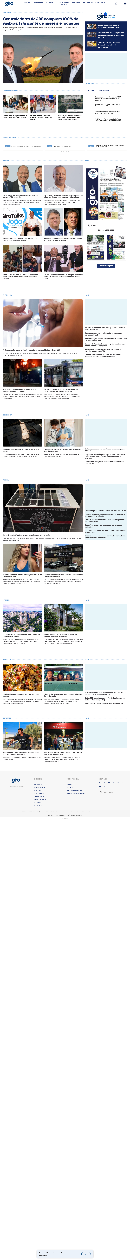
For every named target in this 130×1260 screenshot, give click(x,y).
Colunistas (76, 2)
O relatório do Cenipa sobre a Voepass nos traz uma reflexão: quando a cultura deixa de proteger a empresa (105, 456)
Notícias (27, 2)
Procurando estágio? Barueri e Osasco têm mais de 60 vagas (15, 116)
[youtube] (100, 786)
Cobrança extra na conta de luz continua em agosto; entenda (105, 450)
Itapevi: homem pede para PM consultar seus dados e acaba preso (105, 531)
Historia (69, 784)
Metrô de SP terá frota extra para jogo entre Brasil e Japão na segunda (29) (63, 753)
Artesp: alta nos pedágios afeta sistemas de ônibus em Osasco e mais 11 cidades (61, 390)
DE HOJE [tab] (91, 90)
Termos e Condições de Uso (76, 793)
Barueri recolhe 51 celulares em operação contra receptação (26, 535)
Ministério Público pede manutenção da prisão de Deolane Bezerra (22, 575)
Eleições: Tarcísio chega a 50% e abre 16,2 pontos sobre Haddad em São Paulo (63, 239)
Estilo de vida (38, 2)
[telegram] (105, 783)
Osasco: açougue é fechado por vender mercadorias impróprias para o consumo (105, 537)
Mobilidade (50, 2)
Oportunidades (63, 2)
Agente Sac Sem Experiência (62, 146)
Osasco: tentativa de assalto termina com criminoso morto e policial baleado (105, 515)
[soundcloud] (105, 786)
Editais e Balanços (89, 2)
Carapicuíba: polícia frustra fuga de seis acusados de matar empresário (63, 575)
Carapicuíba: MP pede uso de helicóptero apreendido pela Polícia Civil (106, 521)
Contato (70, 787)
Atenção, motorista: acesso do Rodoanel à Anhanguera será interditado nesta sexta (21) (69, 117)
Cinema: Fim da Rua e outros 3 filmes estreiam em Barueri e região (63, 695)
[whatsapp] (116, 3)
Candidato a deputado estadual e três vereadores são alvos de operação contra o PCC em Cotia (63, 196)
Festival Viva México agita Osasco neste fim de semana (21, 695)
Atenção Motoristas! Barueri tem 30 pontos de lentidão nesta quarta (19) (103, 350)
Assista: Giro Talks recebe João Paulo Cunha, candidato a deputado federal (108, 120)
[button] (57, 152)
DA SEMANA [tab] (104, 90)
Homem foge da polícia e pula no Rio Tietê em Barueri (105, 511)
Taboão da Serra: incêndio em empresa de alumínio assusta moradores (19, 390)
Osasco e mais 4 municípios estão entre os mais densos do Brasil (103, 334)
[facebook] (109, 783)
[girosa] (123, 783)
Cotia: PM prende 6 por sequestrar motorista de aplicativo (103, 526)
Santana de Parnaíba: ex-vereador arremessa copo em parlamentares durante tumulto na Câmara (20, 276)
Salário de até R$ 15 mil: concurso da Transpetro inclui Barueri (107, 105)
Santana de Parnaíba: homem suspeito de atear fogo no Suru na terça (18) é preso (105, 345)
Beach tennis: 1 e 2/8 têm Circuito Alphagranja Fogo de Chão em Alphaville (20, 753)
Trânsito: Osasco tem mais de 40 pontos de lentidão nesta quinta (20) (105, 329)
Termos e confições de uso (57, 815)
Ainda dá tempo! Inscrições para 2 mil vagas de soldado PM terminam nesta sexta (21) (111, 35)
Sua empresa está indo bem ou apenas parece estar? (20, 450)
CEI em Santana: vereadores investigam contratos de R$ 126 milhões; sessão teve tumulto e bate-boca (63, 276)
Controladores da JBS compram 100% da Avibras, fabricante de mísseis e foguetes (41, 21)
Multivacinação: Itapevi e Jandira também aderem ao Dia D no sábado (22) (31, 350)
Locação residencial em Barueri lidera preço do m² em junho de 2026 (21, 635)
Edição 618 (91, 225)
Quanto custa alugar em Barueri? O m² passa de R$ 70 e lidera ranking (63, 450)
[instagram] (114, 783)
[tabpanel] (106, 110)
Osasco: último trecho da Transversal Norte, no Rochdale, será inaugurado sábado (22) (103, 356)
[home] (9, 4)
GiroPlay (64, 5)
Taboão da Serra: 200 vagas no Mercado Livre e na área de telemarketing (109, 45)
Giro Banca (101, 2)
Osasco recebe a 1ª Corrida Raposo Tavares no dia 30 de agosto (41, 117)
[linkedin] (119, 783)
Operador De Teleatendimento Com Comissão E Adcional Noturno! (109, 146)
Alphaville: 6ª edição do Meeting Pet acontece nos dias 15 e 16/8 (104, 462)
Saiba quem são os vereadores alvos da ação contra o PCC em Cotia (108, 112)
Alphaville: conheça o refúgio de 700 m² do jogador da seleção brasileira (60, 635)
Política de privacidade (74, 790)
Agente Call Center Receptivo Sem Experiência (26, 146)
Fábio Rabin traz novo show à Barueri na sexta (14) (104, 703)
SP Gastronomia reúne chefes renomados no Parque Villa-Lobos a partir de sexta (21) (105, 693)
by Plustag (65, 818)
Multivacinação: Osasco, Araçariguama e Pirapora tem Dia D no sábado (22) (106, 339)
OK (86, 1254)
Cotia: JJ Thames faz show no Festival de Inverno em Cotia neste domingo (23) (105, 699)
